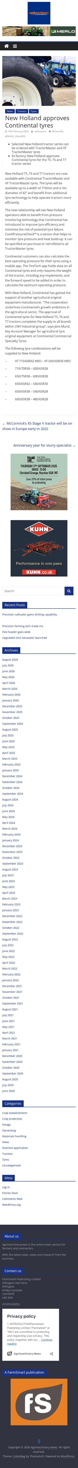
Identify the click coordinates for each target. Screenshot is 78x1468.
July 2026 (8, 665)
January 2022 (10, 980)
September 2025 (12, 723)
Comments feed (12, 1199)
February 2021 (11, 1044)
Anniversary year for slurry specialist (44, 445)
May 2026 (8, 677)
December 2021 (12, 986)
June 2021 (8, 1021)
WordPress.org (11, 1204)
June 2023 (8, 881)
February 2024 (11, 834)
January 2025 (10, 770)
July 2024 (8, 805)
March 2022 (9, 968)
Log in (6, 1187)
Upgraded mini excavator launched (25, 638)
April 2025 (8, 753)
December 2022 (12, 916)
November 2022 (12, 922)
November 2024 (12, 782)
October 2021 (10, 997)
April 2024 (8, 823)
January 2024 (10, 840)
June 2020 (8, 1091)
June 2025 (8, 741)
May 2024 (8, 817)
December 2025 (12, 706)
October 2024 (10, 788)
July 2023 (8, 875)
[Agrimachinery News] (6, 46)
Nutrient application (15, 1148)
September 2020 (12, 1073)
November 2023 (12, 852)
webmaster (40, 131)
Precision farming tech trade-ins (23, 626)
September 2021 (12, 1003)
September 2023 (12, 863)
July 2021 (8, 1015)
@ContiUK (57, 131)
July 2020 (8, 1085)
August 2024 (10, 799)
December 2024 (12, 776)
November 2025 (12, 712)
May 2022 (8, 957)
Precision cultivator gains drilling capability (30, 614)
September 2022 (12, 933)
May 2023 (8, 887)
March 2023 (9, 898)
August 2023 (10, 869)
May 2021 (8, 1027)
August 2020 (10, 1079)
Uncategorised (11, 1165)
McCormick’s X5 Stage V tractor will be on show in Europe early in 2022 (37, 426)
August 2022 (10, 939)
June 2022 (8, 951)
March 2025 (9, 758)
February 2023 (11, 904)
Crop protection (12, 1119)
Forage (6, 1124)
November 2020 (12, 1062)
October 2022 (10, 927)
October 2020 (10, 1067)
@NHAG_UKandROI (15, 136)
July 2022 (8, 945)
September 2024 (12, 793)
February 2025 (11, 764)
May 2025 (8, 747)
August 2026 (10, 659)
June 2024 (8, 811)
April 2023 (8, 892)
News (10, 111)
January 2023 (10, 910)
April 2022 (8, 962)
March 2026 (9, 688)
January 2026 (10, 700)
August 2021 (10, 1009)
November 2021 (12, 992)
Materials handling (14, 1136)
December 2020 (12, 1056)
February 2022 (11, 974)
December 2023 (12, 846)
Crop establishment (14, 1113)
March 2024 (9, 828)
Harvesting (9, 1130)
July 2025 (8, 735)
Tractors (21, 111)
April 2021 (8, 1032)
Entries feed (10, 1193)
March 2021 (9, 1038)
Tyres (34, 111)
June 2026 (8, 671)
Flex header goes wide (16, 632)
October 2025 (10, 718)
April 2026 (8, 683)
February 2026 (11, 694)
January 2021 (10, 1050)
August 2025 (10, 729)
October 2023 (10, 858)
